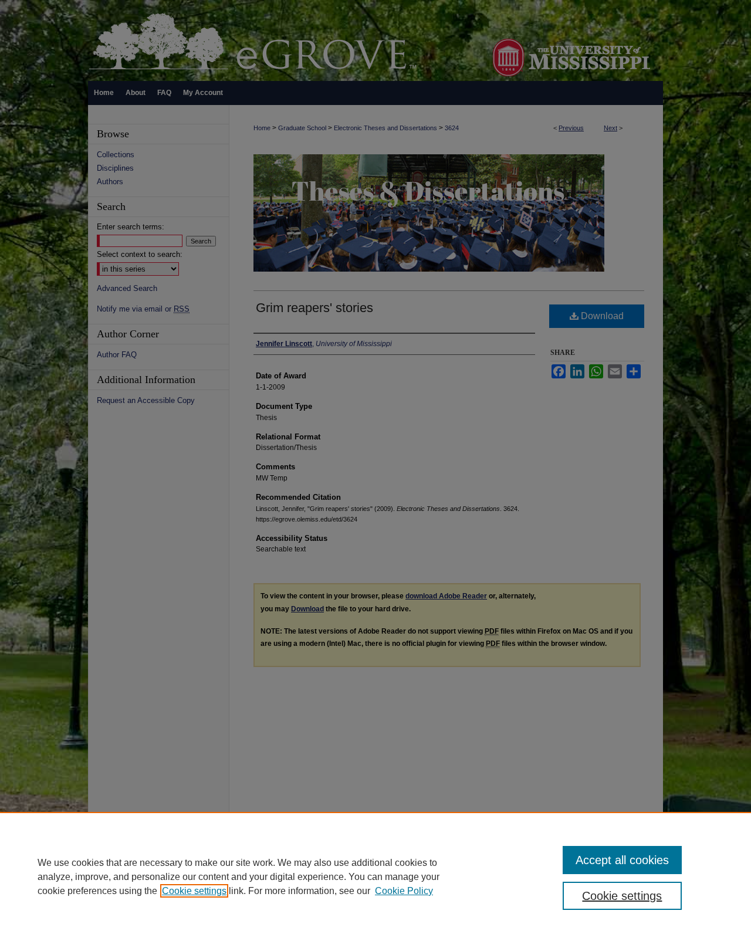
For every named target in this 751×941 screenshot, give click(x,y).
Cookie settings (194, 891)
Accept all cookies (622, 860)
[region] (375, 876)
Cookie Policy (404, 891)
